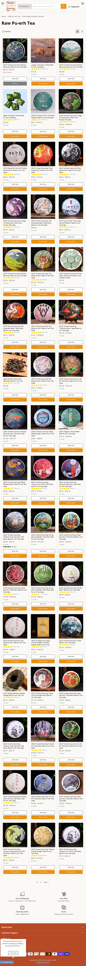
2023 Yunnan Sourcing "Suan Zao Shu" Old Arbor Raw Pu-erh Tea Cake (71, 799)
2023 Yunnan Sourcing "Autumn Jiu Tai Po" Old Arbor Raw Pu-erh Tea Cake (42, 484)
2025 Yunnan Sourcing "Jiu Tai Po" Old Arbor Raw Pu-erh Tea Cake (70, 746)
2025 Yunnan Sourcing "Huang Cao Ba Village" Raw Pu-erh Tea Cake (42, 851)
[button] (43, 963)
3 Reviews (45, 119)
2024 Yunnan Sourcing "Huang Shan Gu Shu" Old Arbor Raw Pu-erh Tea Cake (14, 799)
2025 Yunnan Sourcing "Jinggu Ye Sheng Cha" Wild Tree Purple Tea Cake (14, 223)
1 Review (44, 279)
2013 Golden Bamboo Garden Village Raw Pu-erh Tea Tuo (14, 694)
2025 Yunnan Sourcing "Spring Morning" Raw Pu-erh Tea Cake (15, 275)
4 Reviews (45, 332)
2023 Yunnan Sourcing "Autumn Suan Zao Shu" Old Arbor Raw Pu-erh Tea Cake (13, 537)
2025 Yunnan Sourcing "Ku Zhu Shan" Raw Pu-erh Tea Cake (70, 589)
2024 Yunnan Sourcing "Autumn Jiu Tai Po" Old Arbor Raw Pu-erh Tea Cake (70, 851)
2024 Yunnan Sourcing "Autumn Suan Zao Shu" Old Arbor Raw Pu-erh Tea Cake (13, 746)
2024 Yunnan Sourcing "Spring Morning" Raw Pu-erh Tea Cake (71, 66)
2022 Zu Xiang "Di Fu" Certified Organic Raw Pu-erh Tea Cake (42, 116)
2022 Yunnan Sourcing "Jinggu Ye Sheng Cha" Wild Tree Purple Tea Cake (70, 117)
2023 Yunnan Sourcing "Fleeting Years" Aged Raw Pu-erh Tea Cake (70, 328)
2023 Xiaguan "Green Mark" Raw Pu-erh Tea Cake (69, 433)
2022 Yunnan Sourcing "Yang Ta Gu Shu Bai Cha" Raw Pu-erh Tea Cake (42, 695)
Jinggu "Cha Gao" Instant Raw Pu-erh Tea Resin (42, 66)
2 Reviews (45, 69)
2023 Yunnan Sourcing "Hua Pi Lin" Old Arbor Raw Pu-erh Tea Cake (42, 746)
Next (46, 882)
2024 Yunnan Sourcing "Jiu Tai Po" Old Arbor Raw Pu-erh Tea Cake (70, 381)
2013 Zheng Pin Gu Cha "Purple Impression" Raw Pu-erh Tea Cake (15, 170)
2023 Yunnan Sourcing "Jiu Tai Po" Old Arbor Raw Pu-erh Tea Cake (42, 799)
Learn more (13, 953)
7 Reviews (73, 69)
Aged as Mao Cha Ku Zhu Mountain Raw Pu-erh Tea (13, 380)
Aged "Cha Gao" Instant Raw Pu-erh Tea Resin (13, 116)
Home (4, 16)
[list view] (82, 31)
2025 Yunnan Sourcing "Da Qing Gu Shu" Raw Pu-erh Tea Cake (42, 381)
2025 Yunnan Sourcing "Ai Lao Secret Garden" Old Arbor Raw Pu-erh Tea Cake (42, 590)
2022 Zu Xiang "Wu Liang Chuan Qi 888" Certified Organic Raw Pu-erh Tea (40, 643)
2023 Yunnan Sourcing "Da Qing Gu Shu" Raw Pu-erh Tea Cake (42, 328)
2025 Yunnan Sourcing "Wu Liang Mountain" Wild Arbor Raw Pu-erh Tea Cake (13, 328)
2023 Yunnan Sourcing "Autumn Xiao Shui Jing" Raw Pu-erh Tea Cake (70, 484)
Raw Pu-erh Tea (14, 16)
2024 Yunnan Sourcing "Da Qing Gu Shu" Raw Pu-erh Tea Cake (14, 643)
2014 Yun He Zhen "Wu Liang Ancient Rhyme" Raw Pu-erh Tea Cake (70, 223)
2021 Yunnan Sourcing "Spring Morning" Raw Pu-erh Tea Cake (15, 66)
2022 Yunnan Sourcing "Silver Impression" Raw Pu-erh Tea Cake (70, 170)
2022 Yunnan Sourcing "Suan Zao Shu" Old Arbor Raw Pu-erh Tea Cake (71, 537)
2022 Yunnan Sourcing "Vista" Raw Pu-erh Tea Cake (70, 642)
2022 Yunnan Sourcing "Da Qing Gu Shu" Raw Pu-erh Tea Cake (42, 276)
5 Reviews (17, 174)
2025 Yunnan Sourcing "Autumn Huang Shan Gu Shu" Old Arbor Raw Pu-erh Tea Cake (14, 852)
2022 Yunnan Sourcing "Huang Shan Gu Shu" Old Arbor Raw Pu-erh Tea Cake (14, 434)
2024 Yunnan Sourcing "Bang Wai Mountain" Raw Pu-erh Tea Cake (42, 434)
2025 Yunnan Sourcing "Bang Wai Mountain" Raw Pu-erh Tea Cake (14, 484)
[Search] (63, 6)
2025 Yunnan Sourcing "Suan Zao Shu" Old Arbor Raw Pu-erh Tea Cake (71, 695)
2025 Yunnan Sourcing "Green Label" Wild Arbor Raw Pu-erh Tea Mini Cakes (70, 276)
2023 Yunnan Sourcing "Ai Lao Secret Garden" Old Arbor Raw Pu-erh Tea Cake (42, 537)
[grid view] (77, 31)
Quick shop (15, 79)
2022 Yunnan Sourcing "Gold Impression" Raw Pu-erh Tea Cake (42, 170)
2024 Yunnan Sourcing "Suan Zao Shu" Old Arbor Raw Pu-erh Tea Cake (15, 590)
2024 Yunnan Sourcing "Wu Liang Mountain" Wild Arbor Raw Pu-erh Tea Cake (41, 223)
